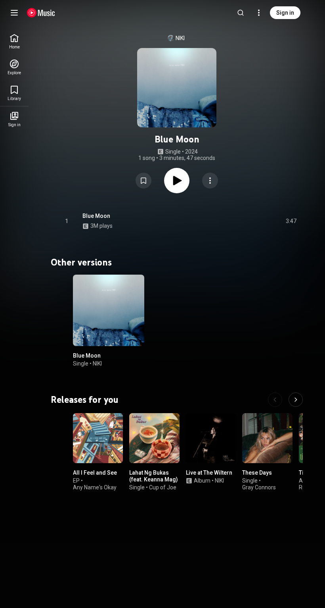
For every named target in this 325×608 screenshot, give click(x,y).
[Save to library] (143, 180)
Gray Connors (259, 487)
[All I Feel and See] (98, 438)
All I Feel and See (95, 472)
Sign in (285, 13)
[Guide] (14, 12)
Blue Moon (96, 216)
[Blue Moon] (108, 310)
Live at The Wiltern (209, 472)
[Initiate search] (240, 12)
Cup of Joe (162, 487)
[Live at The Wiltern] (211, 438)
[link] (14, 41)
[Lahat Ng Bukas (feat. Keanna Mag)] (154, 438)
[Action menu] (210, 181)
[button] (143, 181)
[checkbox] (291, 221)
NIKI (180, 38)
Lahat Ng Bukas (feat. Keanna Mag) (153, 476)
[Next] (295, 399)
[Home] (41, 12)
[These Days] (267, 438)
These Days (257, 472)
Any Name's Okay (95, 487)
